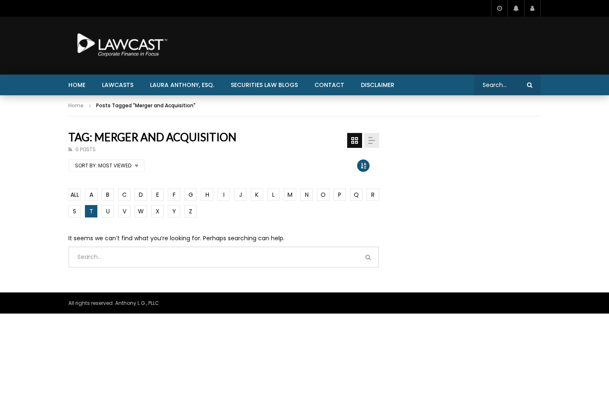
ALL (74, 195)
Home (76, 85)
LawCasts (117, 85)
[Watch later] (499, 8)
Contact (329, 85)
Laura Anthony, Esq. (182, 85)
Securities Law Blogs (264, 85)
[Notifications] (516, 8)
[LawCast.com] (120, 45)
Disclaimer (377, 85)
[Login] (532, 8)
